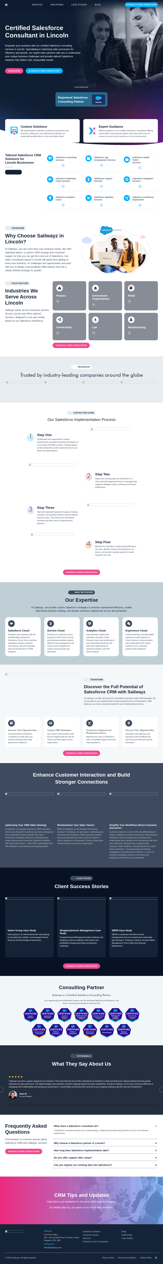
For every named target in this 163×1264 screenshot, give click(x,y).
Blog (98, 5)
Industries (56, 5)
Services (37, 5)
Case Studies (79, 5)
